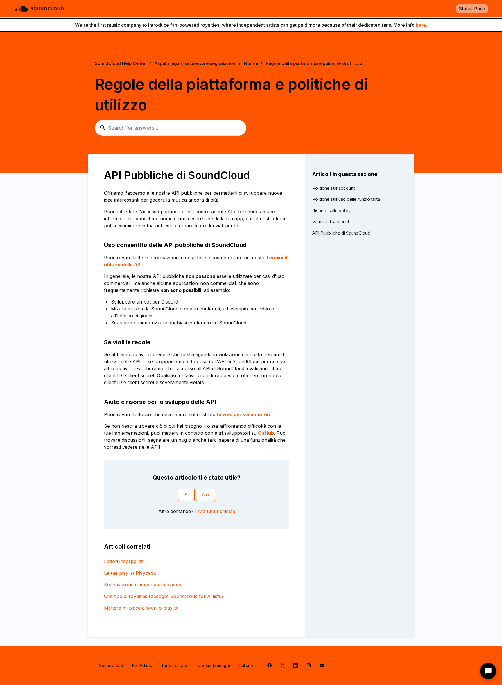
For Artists (142, 665)
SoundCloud (111, 665)
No (205, 495)
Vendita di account (330, 221)
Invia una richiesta (215, 511)
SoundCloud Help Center (121, 63)
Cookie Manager (213, 665)
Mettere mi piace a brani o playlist (141, 608)
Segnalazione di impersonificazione (142, 585)
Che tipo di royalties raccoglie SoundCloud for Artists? (164, 596)
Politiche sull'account (333, 188)
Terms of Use (175, 665)
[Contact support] (488, 671)
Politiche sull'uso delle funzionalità (346, 199)
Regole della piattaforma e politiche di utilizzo (314, 63)
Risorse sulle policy (331, 210)
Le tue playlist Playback (130, 573)
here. (421, 25)
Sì (186, 495)
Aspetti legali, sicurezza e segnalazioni (195, 63)
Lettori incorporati (124, 561)
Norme (251, 63)
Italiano (246, 665)
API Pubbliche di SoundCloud (341, 233)
